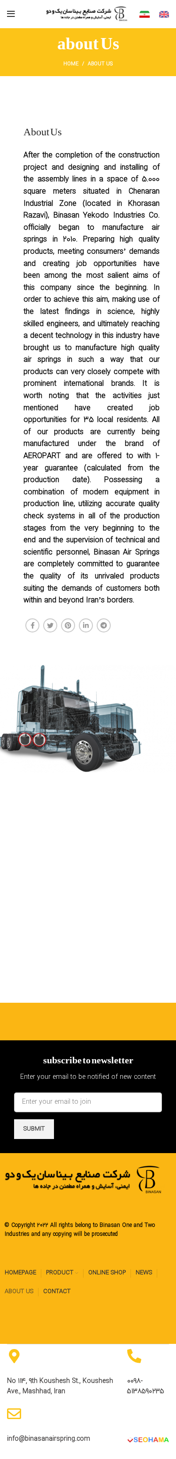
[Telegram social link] (104, 625)
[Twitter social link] (50, 625)
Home (70, 64)
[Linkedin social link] (86, 625)
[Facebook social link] (32, 625)
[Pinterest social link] (68, 625)
